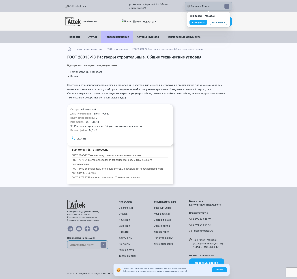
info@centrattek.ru (77, 6)
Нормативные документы (184, 36)
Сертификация (162, 219)
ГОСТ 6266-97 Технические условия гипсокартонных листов (106, 155)
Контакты (124, 243)
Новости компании (117, 36)
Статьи (92, 36)
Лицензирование (163, 243)
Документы (125, 237)
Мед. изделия (162, 213)
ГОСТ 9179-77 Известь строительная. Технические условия (106, 177)
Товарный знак (127, 255)
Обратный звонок (206, 262)
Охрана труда (162, 225)
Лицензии (124, 219)
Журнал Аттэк (127, 249)
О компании (126, 207)
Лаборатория (161, 231)
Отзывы (123, 213)
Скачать (81, 138)
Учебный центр (162, 207)
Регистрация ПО (163, 237)
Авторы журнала (148, 36)
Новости (74, 36)
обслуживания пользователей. (173, 271)
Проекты (124, 231)
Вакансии (124, 225)
